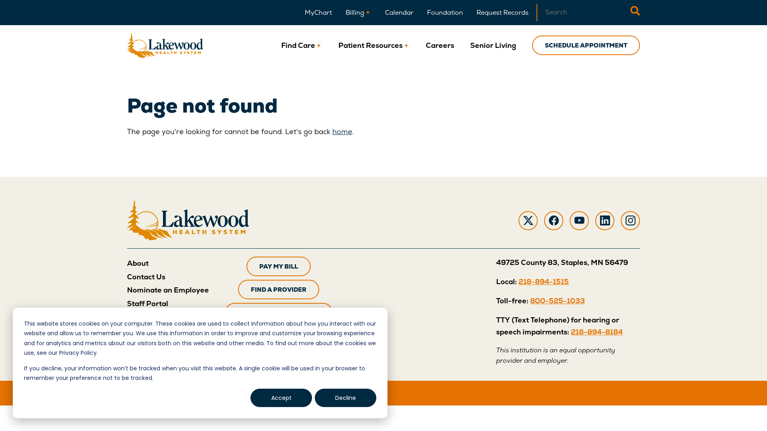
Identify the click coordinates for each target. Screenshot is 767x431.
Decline (345, 398)
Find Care (298, 45)
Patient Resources (370, 45)
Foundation (445, 12)
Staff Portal (147, 303)
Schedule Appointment (586, 45)
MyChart (318, 12)
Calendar (399, 12)
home (342, 131)
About (138, 263)
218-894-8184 (597, 331)
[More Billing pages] (368, 12)
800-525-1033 (557, 300)
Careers (440, 45)
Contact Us (146, 276)
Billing (355, 12)
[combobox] (583, 12)
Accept (281, 398)
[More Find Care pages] (318, 45)
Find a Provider (278, 289)
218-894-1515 (544, 281)
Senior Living (493, 45)
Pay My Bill (278, 266)
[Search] (635, 12)
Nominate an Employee (168, 290)
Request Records (503, 12)
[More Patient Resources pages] (406, 45)
